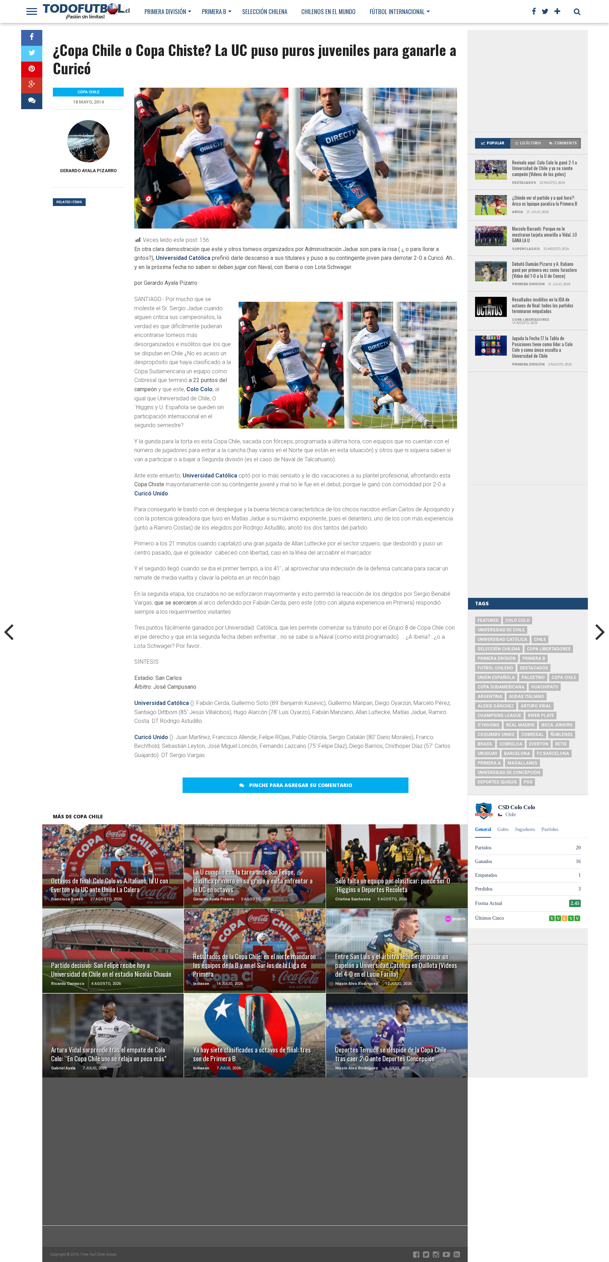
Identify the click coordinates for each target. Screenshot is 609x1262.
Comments (565, 143)
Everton (538, 744)
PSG (528, 782)
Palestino (533, 677)
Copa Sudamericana (501, 687)
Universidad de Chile (501, 629)
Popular (495, 143)
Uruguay (487, 753)
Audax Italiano (526, 696)
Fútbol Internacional (397, 11)
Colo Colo (199, 389)
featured (488, 620)
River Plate (541, 715)
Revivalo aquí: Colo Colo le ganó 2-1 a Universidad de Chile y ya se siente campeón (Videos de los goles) (544, 168)
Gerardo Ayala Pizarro (88, 170)
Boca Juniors (557, 725)
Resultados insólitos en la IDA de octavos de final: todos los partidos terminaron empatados (542, 305)
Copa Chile (564, 677)
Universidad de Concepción (509, 772)
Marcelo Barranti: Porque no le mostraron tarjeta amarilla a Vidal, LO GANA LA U (544, 235)
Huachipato (544, 687)
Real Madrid (520, 725)
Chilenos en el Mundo (328, 11)
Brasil (485, 744)
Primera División (165, 11)
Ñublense (561, 734)
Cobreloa (510, 744)
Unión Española (496, 677)
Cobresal (532, 734)
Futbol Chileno (495, 668)
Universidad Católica (183, 258)
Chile (540, 639)
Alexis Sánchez (496, 706)
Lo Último (530, 143)
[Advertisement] (528, 81)
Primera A (489, 763)
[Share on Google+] (31, 85)
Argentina (490, 696)
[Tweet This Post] (31, 54)
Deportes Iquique (497, 782)
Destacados (534, 668)
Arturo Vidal (536, 706)
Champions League (499, 715)
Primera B (214, 11)
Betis (561, 744)
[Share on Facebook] (31, 38)
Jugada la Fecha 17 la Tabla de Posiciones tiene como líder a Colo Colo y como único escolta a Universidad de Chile (542, 347)
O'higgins (488, 725)
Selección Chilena (264, 11)
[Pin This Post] (31, 69)
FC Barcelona (553, 753)
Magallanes (522, 763)
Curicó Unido (151, 493)
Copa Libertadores (549, 648)
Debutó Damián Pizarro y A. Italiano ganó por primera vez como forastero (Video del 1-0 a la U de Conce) (544, 270)
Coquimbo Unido (496, 734)
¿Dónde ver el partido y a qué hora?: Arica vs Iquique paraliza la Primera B (544, 201)
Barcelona (517, 753)
